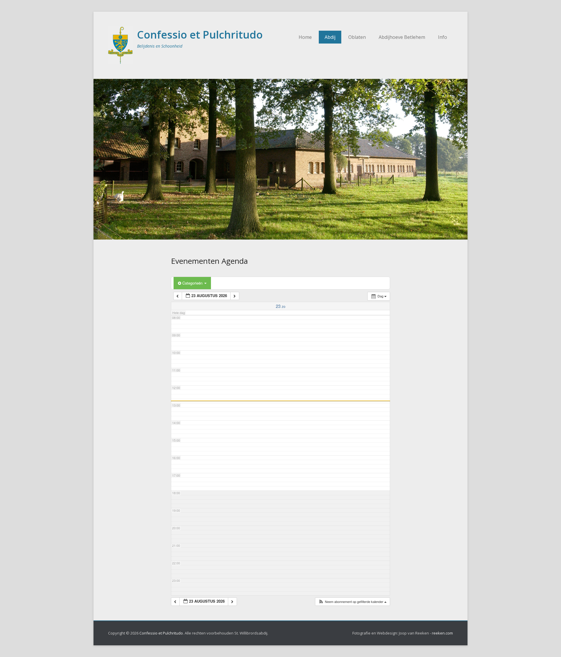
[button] (352, 602)
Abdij (330, 37)
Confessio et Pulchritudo (200, 34)
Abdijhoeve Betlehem (402, 37)
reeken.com (442, 633)
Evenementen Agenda (209, 261)
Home (305, 37)
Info (442, 37)
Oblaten (357, 37)
